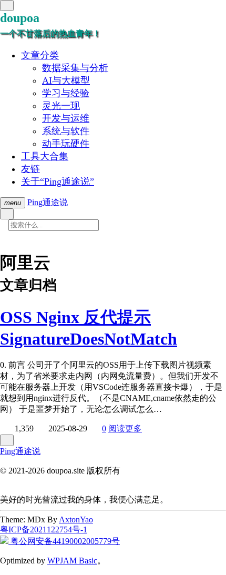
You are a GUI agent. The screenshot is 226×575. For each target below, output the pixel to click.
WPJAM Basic (72, 560)
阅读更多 (125, 428)
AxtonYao (76, 519)
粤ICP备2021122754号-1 (43, 529)
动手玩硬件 (65, 143)
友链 (30, 169)
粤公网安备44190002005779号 (64, 541)
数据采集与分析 (75, 68)
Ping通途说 (47, 202)
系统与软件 (65, 131)
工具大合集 (44, 156)
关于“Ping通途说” (57, 181)
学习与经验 (65, 93)
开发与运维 (65, 118)
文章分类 (40, 55)
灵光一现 (61, 105)
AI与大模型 (66, 80)
